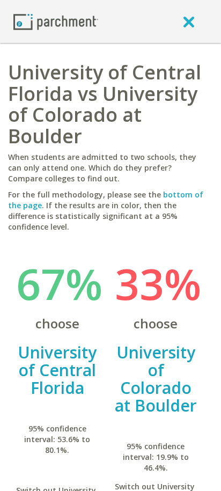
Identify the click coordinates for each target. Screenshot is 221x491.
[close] (189, 21)
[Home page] (55, 21)
